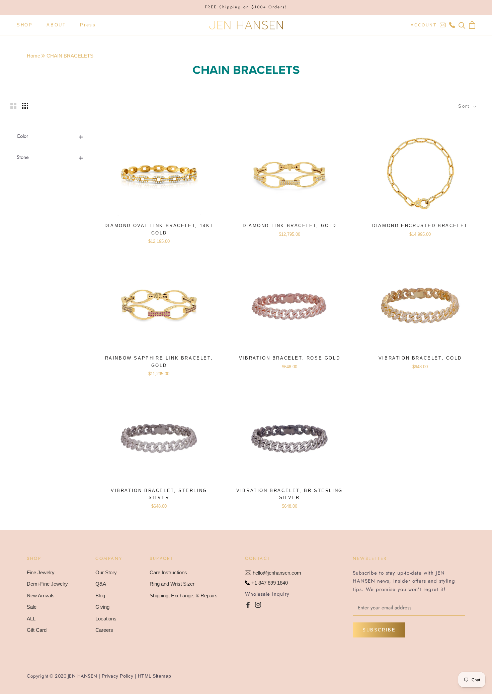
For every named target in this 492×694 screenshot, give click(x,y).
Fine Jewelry (41, 572)
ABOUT (56, 24)
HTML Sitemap (154, 676)
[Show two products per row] (13, 106)
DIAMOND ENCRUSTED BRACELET (420, 225)
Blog (100, 595)
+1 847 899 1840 (269, 583)
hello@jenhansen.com (277, 573)
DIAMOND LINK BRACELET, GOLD (289, 225)
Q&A (100, 584)
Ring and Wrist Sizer (172, 584)
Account (423, 25)
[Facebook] (248, 604)
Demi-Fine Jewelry (47, 584)
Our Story (106, 572)
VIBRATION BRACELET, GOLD (420, 358)
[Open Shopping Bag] (472, 25)
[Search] (462, 24)
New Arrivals (41, 595)
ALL (31, 618)
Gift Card (37, 630)
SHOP (24, 24)
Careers (104, 630)
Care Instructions (168, 572)
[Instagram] (258, 604)
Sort (465, 106)
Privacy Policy (117, 676)
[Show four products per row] (25, 106)
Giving (102, 607)
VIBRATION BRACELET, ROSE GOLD (289, 358)
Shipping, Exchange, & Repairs (184, 595)
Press (88, 24)
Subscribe (379, 629)
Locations (105, 618)
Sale (31, 607)
